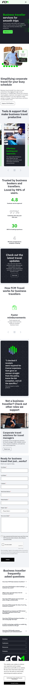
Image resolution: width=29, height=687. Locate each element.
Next (20, 170)
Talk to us (7, 32)
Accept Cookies (14, 683)
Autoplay (14, 170)
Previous (8, 170)
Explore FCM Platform (8, 103)
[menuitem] (14, 639)
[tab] (14, 581)
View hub (14, 275)
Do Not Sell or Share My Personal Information (14, 678)
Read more (7, 449)
